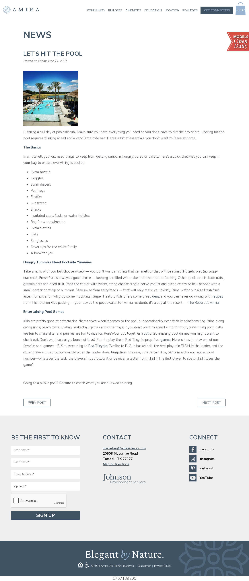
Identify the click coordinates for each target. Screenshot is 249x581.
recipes (217, 296)
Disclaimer (144, 566)
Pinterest (206, 468)
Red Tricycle (97, 346)
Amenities (133, 10)
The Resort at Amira (203, 302)
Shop (241, 8)
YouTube (206, 478)
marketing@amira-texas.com (124, 448)
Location (172, 10)
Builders (115, 10)
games (165, 339)
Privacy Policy (162, 566)
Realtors (190, 10)
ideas (155, 296)
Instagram (207, 459)
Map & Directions (116, 464)
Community (96, 10)
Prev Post (37, 402)
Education (153, 10)
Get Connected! (217, 10)
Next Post (211, 402)
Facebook (206, 449)
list (146, 333)
